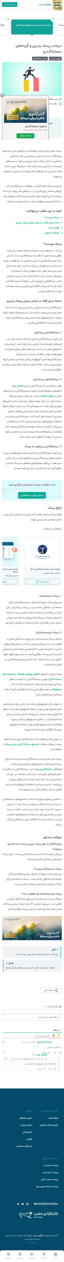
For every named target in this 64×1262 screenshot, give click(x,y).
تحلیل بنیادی (26, 1125)
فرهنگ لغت (53, 1118)
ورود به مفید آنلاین (49, 1179)
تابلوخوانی (27, 1132)
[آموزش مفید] (42, 4)
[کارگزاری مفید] (38, 1217)
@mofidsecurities (46, 1204)
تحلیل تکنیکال (25, 1118)
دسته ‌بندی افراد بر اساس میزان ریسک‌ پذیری (38, 222)
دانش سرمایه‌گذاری (40, 58)
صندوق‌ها (57, 689)
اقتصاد (29, 1139)
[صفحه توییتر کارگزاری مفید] (22, 1204)
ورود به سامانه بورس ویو (47, 1186)
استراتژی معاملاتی (24, 1146)
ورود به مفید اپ (51, 1165)
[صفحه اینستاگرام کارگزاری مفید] (27, 1204)
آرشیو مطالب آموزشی (48, 1125)
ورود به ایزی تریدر (50, 1172)
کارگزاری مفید (38, 1235)
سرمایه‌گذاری (46, 769)
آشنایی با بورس (55, 58)
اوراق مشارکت (46, 396)
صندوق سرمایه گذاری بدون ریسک (21, 744)
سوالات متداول (52, 233)
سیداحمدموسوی (29, 1059)
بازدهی (19, 386)
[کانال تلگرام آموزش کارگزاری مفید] (18, 1204)
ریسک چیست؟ (52, 217)
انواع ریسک (54, 227)
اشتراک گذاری (48, 990)
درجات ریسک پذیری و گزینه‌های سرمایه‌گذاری (34, 23)
